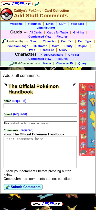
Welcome (16, 23)
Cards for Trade (57, 32)
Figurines (34, 23)
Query (63, 49)
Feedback (77, 23)
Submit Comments (25, 187)
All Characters (53, 54)
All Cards (35, 32)
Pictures (62, 36)
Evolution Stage (17, 46)
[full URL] (65, 203)
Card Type (85, 41)
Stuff (62, 23)
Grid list (78, 32)
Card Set (67, 41)
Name (33, 41)
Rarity (68, 46)
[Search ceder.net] (37, 3)
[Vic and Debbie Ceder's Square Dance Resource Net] (17, 3)
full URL (48, 200)
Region (83, 46)
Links (50, 23)
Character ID (64, 63)
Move (55, 46)
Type (32, 49)
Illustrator (40, 46)
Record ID (47, 49)
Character (49, 41)
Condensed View (39, 36)
